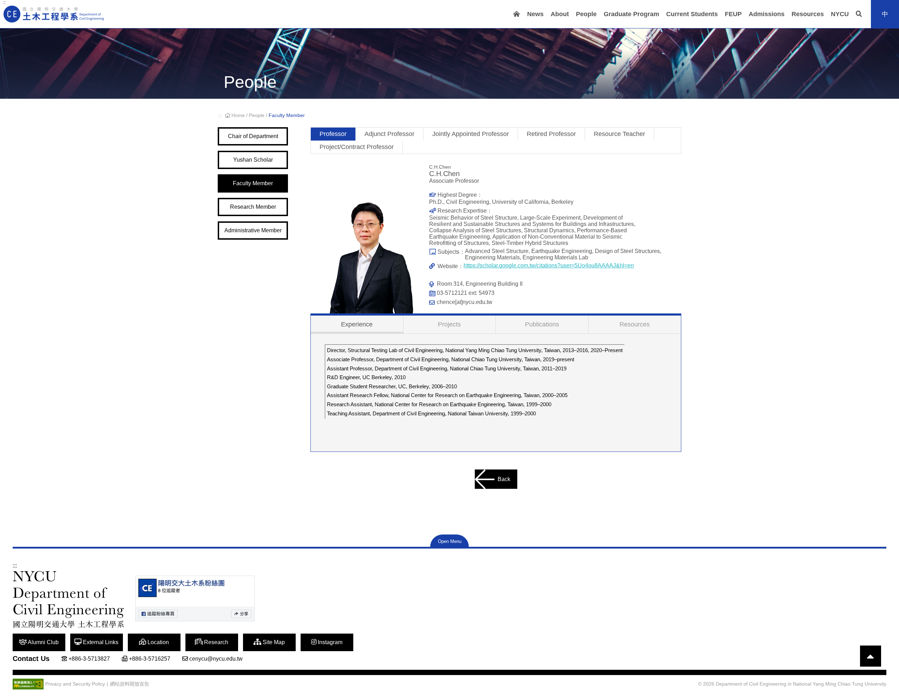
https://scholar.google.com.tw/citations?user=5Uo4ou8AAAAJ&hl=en (549, 265)
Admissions (767, 14)
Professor (333, 133)
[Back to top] (870, 656)
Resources (808, 14)
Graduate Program (631, 14)
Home (238, 115)
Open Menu (449, 541)
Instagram (329, 642)
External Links (99, 642)
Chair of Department (253, 136)
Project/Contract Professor (357, 146)
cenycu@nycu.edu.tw (216, 659)
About (560, 14)
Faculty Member (253, 183)
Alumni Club (43, 642)
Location (157, 642)
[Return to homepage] (54, 14)
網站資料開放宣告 (129, 684)
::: (4, 2)
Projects (449, 324)
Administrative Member (253, 230)
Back (504, 479)
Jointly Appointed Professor (470, 133)
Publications (542, 324)
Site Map (273, 642)
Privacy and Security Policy (75, 684)
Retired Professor (551, 133)
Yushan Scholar (253, 160)
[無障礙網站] (28, 684)
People (586, 14)
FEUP (733, 14)
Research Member (253, 207)
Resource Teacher (619, 133)
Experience (357, 324)
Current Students (692, 14)
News (535, 14)
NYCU (840, 14)
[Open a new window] (195, 598)
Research (215, 642)
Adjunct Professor (389, 133)
